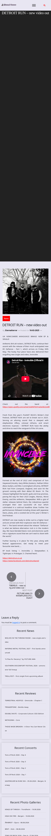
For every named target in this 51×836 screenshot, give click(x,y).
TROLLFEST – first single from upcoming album (24, 676)
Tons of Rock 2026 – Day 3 (15, 762)
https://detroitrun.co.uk (12, 558)
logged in (16, 622)
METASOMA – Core (12, 720)
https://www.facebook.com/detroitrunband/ (21, 561)
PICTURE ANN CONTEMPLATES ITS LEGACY (24, 595)
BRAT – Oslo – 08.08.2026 (15, 829)
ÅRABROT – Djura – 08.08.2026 (17, 822)
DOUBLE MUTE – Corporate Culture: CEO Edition (24, 714)
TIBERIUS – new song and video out (17, 586)
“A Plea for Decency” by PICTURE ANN (20, 659)
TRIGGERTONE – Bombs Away (17, 707)
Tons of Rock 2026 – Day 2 (15, 768)
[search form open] (44, 5)
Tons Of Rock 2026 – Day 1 (15, 775)
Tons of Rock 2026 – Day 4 (15, 755)
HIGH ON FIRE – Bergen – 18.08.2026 (19, 816)
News (6, 318)
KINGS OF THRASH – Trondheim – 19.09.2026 (23, 809)
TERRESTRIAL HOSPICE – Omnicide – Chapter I (23, 700)
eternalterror (11, 330)
